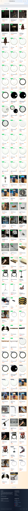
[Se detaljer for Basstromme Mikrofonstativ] (23, 276)
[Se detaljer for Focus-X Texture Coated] (14, 385)
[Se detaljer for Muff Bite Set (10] (23, 303)
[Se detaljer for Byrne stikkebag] (5, 208)
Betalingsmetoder (17, 495)
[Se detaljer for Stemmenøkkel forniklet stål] (23, 30)
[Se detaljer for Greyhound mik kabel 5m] (14, 276)
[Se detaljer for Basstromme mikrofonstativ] (14, 452)
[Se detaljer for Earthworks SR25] (5, 425)
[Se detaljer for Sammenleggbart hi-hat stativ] (5, 30)
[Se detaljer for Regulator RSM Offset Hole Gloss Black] (14, 97)
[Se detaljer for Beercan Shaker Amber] (23, 385)
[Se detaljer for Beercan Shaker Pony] (5, 195)
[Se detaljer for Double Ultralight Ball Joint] (23, 208)
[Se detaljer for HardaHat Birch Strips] (23, 249)
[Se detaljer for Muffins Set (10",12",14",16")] (5, 317)
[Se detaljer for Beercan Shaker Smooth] (14, 195)
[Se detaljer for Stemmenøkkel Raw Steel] (5, 43)
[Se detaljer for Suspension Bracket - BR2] (5, 249)
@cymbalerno (17, 504)
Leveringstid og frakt (17, 492)
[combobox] (14, 3)
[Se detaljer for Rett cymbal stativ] (23, 16)
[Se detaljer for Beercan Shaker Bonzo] (14, 181)
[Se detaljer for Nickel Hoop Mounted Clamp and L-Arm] (14, 16)
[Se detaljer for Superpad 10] (14, 317)
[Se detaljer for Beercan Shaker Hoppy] (23, 181)
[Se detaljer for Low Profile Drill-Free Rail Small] (5, 236)
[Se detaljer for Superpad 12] (14, 465)
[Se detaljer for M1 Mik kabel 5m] (5, 452)
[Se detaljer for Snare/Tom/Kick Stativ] (14, 30)
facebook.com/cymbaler (18, 502)
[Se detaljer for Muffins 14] (5, 465)
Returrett (16, 493)
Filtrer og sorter (4, 8)
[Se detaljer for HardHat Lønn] (5, 263)
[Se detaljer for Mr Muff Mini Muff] (5, 303)
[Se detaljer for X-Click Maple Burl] (5, 343)
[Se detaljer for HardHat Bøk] (23, 425)
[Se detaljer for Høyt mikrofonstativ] (14, 289)
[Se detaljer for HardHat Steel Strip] (14, 263)
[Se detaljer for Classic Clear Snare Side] (23, 343)
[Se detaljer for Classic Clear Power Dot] (14, 70)
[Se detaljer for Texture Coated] (5, 140)
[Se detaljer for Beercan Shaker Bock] (5, 398)
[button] (5, 16)
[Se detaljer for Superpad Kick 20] (5, 331)
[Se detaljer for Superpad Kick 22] (5, 478)
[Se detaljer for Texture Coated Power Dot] (23, 153)
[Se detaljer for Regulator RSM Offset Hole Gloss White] (5, 112)
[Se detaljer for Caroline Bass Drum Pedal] (5, 181)
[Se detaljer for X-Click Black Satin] (23, 331)
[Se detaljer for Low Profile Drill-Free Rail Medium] (23, 222)
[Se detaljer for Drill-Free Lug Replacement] (5, 222)
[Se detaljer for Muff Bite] (14, 303)
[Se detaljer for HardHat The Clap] (23, 263)
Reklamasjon (16, 494)
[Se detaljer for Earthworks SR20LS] (23, 412)
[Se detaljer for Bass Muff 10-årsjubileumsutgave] (23, 452)
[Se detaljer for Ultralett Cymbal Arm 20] (14, 249)
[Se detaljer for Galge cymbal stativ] (5, 16)
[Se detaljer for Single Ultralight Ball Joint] (23, 236)
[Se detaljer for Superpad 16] (23, 317)
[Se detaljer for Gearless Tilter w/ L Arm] (14, 222)
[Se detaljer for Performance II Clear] (23, 84)
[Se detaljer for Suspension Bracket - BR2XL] (14, 425)
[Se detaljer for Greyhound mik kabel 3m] (5, 276)
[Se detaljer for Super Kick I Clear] (23, 112)
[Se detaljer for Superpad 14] (23, 465)
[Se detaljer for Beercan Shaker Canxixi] (14, 398)
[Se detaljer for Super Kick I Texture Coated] (14, 126)
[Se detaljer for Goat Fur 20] (5, 412)
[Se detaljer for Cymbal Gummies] (14, 208)
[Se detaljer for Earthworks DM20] (14, 412)
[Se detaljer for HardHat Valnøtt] (5, 438)
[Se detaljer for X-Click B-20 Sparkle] (14, 331)
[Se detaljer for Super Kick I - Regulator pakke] (14, 112)
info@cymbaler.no (17, 500)
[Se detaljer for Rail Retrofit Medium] (14, 236)
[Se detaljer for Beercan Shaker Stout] (23, 398)
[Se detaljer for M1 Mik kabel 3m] (23, 438)
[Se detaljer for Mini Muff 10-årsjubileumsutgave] (23, 289)
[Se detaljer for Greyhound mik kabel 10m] (14, 438)
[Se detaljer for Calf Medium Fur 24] (23, 195)
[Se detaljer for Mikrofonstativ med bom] (5, 289)
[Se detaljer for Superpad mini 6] (14, 478)
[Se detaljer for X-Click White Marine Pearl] (14, 343)
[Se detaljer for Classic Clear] (14, 43)
